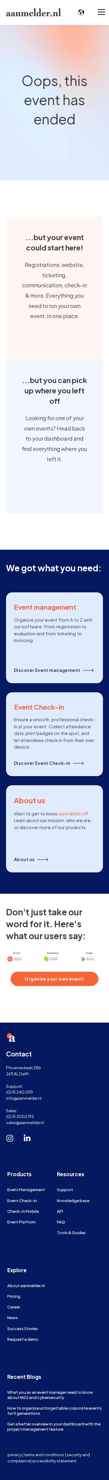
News (12, 1317)
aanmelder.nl (72, 813)
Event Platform (21, 1221)
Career (13, 1306)
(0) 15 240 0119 (19, 1092)
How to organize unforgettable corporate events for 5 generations (54, 1410)
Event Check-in (22, 1200)
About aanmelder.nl (26, 1285)
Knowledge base (73, 1200)
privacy (14, 1454)
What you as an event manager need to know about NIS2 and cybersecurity (50, 1394)
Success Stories (22, 1328)
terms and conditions (44, 1454)
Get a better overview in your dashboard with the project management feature (54, 1426)
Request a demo (22, 1339)
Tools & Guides (71, 1232)
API (60, 1211)
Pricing (13, 1296)
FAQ (61, 1221)
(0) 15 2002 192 (20, 1116)
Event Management (26, 1189)
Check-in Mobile (23, 1211)
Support (65, 1189)
